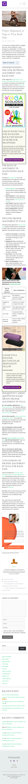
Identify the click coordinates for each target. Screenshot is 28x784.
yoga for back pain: (15, 284)
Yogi (3, 732)
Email (5, 538)
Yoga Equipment (6, 678)
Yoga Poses (5, 681)
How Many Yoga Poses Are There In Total (13, 705)
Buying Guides (6, 661)
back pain (21, 85)
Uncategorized (6, 673)
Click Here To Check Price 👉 (12, 387)
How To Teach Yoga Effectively (10, 695)
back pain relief (13, 177)
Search (4, 645)
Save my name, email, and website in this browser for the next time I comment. (15, 631)
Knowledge (5, 666)
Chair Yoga (5, 664)
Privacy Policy (14, 767)
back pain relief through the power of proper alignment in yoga (13, 474)
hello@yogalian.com (16, 776)
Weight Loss (5, 676)
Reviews (4, 669)
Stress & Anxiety (6, 671)
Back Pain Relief (8, 579)
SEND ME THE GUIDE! (14, 547)
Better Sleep (5, 659)
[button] (20, 4)
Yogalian (4, 721)
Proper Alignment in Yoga (11, 581)
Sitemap (14, 764)
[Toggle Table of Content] (16, 63)
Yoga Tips (4, 683)
